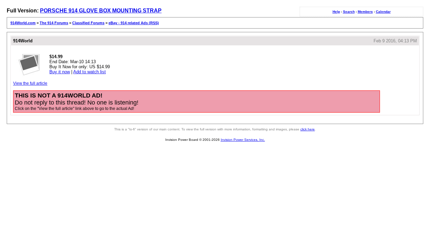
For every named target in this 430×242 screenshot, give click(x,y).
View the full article (30, 83)
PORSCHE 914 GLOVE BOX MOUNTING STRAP (101, 10)
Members (365, 11)
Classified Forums (88, 23)
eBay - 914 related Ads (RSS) (134, 23)
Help (336, 11)
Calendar (383, 11)
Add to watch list (89, 71)
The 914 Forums (54, 23)
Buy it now (59, 71)
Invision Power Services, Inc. (243, 140)
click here (307, 129)
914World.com (23, 23)
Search (349, 11)
